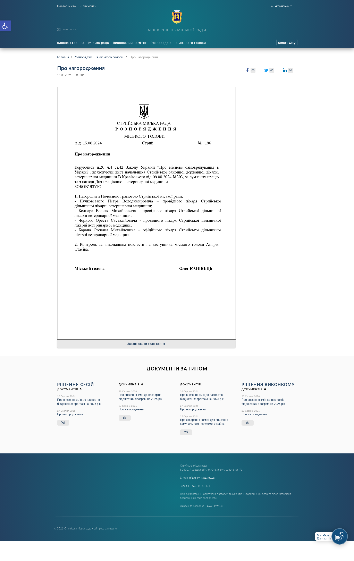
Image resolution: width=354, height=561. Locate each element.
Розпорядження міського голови (178, 42)
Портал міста (66, 6)
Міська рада (98, 42)
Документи (88, 6)
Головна (63, 57)
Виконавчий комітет (130, 42)
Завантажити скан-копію (146, 343)
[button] (5, 25)
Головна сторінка (70, 42)
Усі (63, 422)
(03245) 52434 (201, 485)
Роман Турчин (213, 506)
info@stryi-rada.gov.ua (201, 477)
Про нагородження (70, 414)
